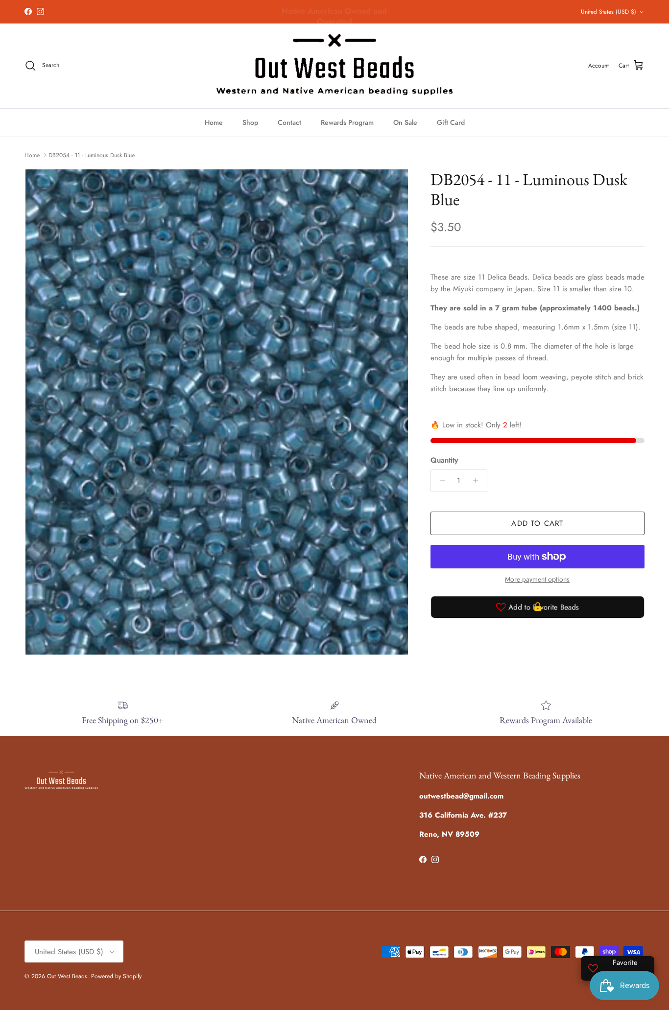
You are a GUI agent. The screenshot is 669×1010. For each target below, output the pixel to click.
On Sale (405, 122)
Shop (250, 122)
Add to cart (537, 523)
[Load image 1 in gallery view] (216, 412)
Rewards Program (347, 122)
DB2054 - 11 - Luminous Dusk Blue (91, 155)
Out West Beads (67, 976)
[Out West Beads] (334, 65)
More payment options (537, 579)
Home (214, 122)
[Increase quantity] (478, 481)
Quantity (444, 460)
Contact (289, 122)
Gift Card (451, 122)
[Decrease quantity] (439, 481)
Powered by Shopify (116, 976)
